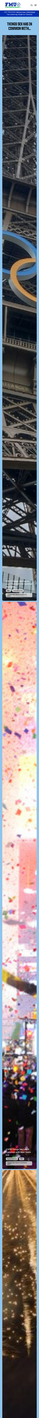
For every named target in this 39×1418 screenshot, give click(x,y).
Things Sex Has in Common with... (17, 595)
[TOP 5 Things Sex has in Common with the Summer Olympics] (19, 317)
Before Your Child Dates (25, 12)
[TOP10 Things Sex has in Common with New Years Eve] (19, 885)
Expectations (12, 1159)
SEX (8, 591)
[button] (35, 5)
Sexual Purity (17, 591)
